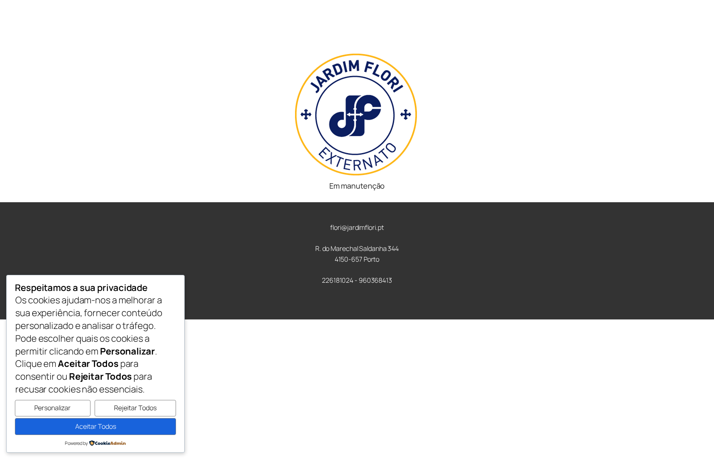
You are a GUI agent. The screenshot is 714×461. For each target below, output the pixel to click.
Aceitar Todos (95, 426)
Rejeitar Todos (135, 407)
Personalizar (52, 407)
